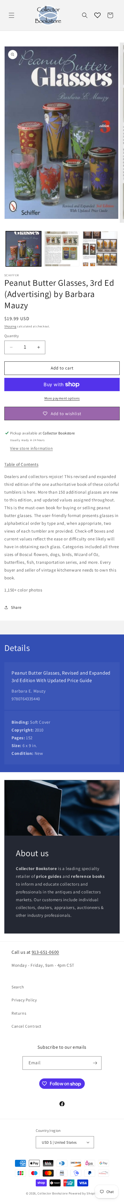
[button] (11, 15)
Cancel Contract (27, 1026)
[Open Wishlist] (97, 15)
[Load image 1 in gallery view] (23, 249)
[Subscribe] (95, 1063)
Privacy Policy (24, 1000)
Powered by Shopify (83, 1193)
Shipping (10, 326)
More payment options (62, 398)
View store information (31, 448)
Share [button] (16, 607)
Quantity (11, 335)
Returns (19, 1013)
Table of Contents (21, 464)
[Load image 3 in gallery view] (100, 249)
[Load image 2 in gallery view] (62, 249)
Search (18, 987)
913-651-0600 (45, 952)
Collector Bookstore (52, 1193)
